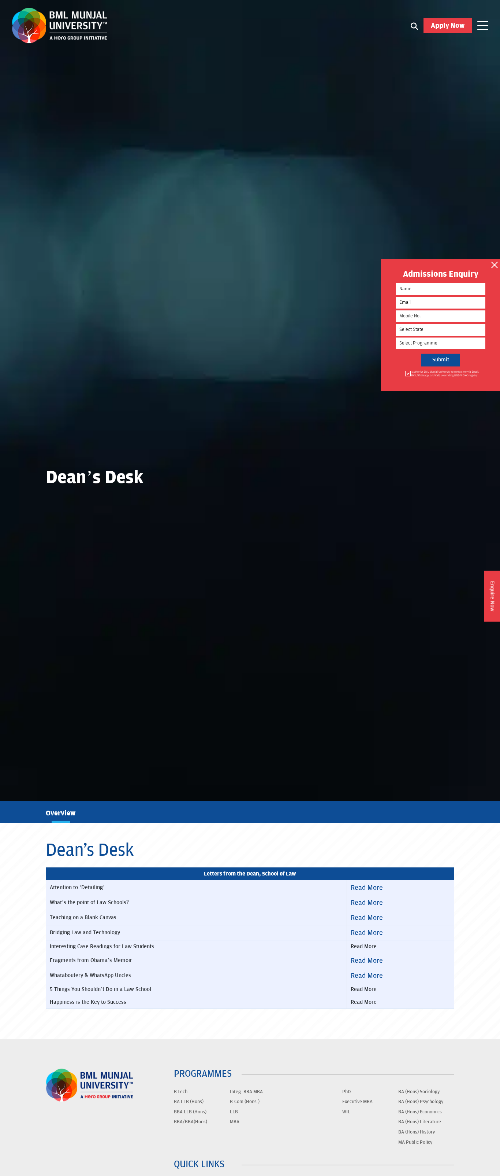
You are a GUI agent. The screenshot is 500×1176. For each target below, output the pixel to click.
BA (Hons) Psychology (420, 1102)
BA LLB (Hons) (189, 1102)
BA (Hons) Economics (420, 1112)
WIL (346, 1112)
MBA (234, 1122)
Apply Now (447, 26)
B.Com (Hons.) (245, 1102)
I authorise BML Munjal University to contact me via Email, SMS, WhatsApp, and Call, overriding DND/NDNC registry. (445, 373)
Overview (60, 813)
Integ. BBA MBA (246, 1092)
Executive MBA (357, 1102)
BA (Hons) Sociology (419, 1092)
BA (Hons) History (416, 1132)
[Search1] (414, 25)
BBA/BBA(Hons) (190, 1122)
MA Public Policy (415, 1142)
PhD (346, 1092)
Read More (367, 888)
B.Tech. (181, 1092)
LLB (234, 1112)
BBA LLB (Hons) (190, 1112)
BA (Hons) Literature (419, 1122)
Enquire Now (492, 596)
